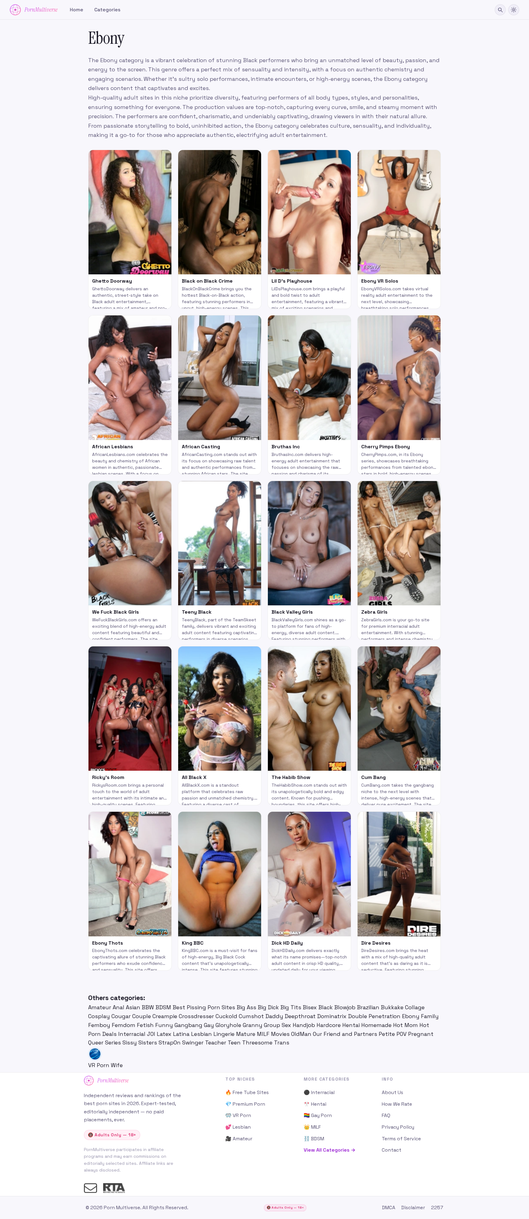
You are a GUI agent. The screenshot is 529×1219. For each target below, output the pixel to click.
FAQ (386, 1115)
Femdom (124, 1025)
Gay (210, 1025)
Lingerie (224, 1033)
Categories (107, 9)
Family (430, 1016)
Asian (134, 1007)
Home (76, 9)
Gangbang (189, 1025)
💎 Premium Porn (245, 1104)
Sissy (130, 1042)
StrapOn (170, 1042)
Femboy (100, 1025)
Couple (142, 1016)
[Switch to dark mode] (513, 9)
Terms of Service (401, 1138)
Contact (391, 1150)
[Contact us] (90, 1188)
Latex (165, 1033)
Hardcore (329, 1025)
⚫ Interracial (319, 1092)
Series (113, 1042)
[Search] (500, 9)
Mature (246, 1033)
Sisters (148, 1042)
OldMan (302, 1033)
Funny (164, 1025)
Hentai (351, 1025)
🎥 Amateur (238, 1138)
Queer (96, 1042)
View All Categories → (329, 1150)
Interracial (132, 1033)
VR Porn (99, 1065)
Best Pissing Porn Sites (205, 1007)
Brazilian (369, 1007)
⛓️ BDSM (314, 1138)
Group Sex (278, 1025)
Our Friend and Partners (346, 1033)
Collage (415, 1007)
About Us (392, 1092)
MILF (264, 1033)
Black (326, 1007)
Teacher (216, 1042)
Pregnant (420, 1033)
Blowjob (345, 1007)
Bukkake (393, 1007)
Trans (281, 1042)
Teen (235, 1042)
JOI (152, 1033)
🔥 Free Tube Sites (247, 1092)
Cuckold (227, 1016)
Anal (119, 1007)
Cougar (121, 1016)
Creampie (165, 1016)
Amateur (100, 1007)
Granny (253, 1025)
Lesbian (202, 1033)
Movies (281, 1033)
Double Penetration (375, 1016)
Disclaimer (413, 1207)
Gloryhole (229, 1025)
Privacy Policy (398, 1127)
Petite (387, 1033)
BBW (149, 1007)
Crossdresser (197, 1016)
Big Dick (269, 1007)
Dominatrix (332, 1016)
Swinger (193, 1042)
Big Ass (247, 1007)
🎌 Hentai (315, 1104)
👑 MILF (312, 1127)
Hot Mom (406, 1025)
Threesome (258, 1042)
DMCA (388, 1207)
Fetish (146, 1025)
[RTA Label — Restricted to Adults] (114, 1188)
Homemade (377, 1025)
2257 (437, 1207)
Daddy (275, 1016)
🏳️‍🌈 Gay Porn (318, 1115)
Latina (182, 1033)
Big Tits (291, 1007)
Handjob (305, 1025)
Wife (117, 1065)
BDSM (164, 1007)
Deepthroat (301, 1016)
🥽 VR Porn (238, 1115)
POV (402, 1033)
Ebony (411, 1016)
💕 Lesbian (238, 1127)
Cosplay (99, 1016)
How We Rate (397, 1104)
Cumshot (252, 1016)
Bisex (310, 1007)
